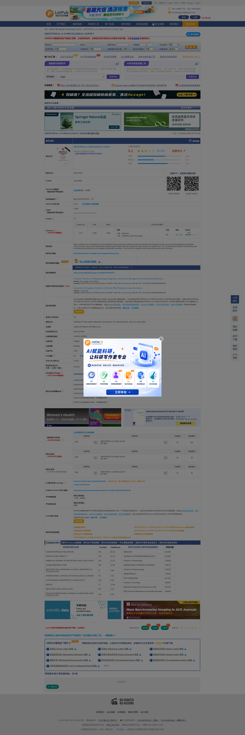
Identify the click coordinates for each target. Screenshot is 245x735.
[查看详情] (122, 367)
